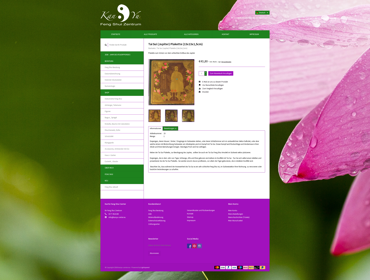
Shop (107, 92)
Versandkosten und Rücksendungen (201, 210)
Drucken (205, 92)
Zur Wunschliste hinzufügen (213, 85)
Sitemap (190, 217)
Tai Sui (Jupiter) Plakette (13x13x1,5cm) (172, 48)
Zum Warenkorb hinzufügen (221, 73)
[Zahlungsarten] (217, 267)
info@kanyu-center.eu (117, 217)
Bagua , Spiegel (111, 117)
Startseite (115, 34)
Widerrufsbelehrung (155, 217)
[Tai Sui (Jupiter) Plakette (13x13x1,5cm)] (171, 82)
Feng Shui (109, 174)
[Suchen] (106, 45)
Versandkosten (226, 62)
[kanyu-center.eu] (120, 15)
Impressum (254, 34)
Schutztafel (109, 136)
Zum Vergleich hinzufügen (212, 88)
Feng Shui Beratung (112, 67)
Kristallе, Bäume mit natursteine (117, 124)
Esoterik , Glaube (111, 161)
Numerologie (110, 86)
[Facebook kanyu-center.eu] (189, 246)
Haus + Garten (110, 155)
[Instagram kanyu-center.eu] (199, 246)
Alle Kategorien (191, 34)
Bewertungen (170, 128)
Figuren (108, 111)
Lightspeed (145, 267)
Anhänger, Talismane (113, 105)
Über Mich (109, 168)
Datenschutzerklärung (156, 220)
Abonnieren (154, 253)
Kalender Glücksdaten (113, 80)
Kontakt (225, 34)
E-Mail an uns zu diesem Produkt (215, 82)
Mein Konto (264, 18)
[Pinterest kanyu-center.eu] (194, 246)
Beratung (109, 61)
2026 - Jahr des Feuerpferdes (117, 54)
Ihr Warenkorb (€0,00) (244, 18)
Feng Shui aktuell (111, 187)
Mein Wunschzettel (235, 220)
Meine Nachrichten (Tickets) (238, 217)
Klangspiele (109, 142)
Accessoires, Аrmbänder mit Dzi (117, 149)
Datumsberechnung (112, 73)
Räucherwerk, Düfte (112, 130)
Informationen (155, 128)
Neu (106, 180)
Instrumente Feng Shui (113, 99)
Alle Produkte (150, 34)
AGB (149, 214)
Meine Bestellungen (235, 214)
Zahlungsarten (154, 224)
